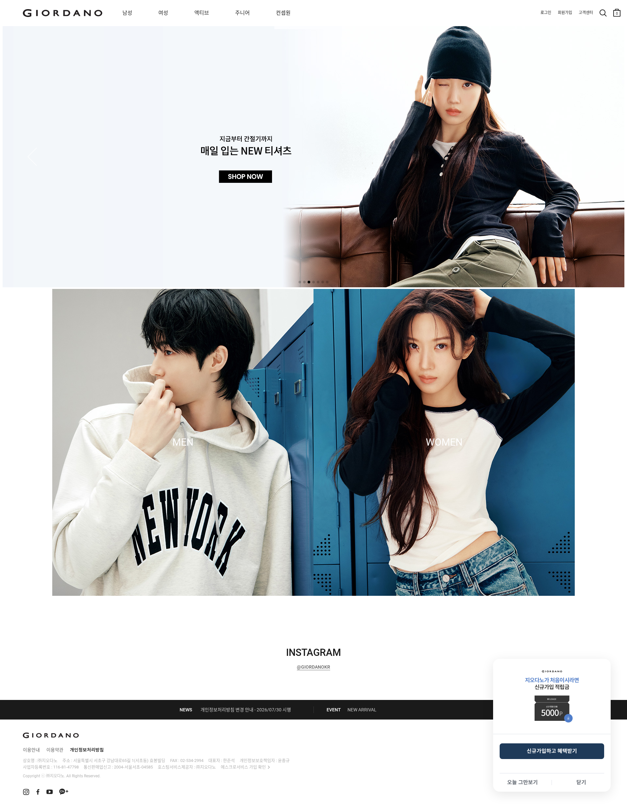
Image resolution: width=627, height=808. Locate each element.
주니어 (242, 13)
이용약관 (54, 750)
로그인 (545, 12)
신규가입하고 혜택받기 (552, 751)
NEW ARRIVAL (362, 709)
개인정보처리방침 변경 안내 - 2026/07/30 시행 (246, 709)
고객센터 (586, 12)
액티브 (201, 13)
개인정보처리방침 (87, 750)
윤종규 (284, 760)
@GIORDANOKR (313, 667)
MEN (182, 442)
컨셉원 (283, 13)
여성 (163, 13)
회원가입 (565, 12)
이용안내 (31, 750)
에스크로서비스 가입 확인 (243, 767)
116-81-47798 (66, 767)
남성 (127, 13)
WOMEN (444, 442)
